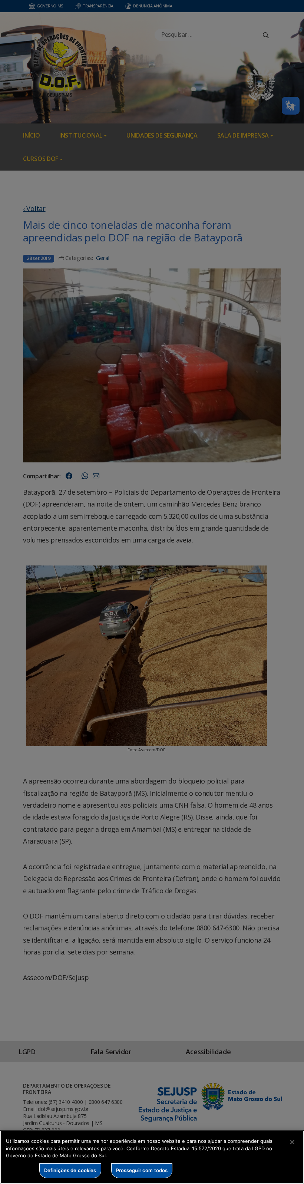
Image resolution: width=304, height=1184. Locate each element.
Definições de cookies (70, 1170)
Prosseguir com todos (142, 1170)
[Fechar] (292, 1142)
